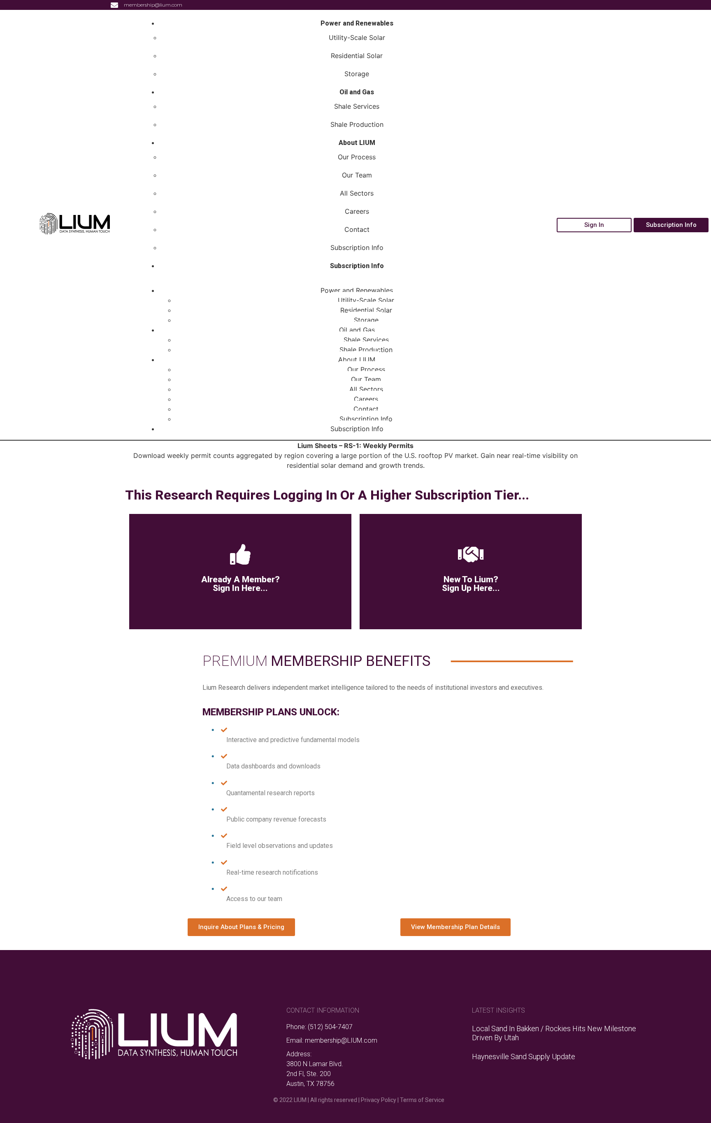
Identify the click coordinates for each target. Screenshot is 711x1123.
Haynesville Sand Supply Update (523, 1056)
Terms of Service (422, 1100)
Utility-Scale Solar (357, 37)
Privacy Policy (378, 1100)
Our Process (357, 157)
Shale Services (356, 106)
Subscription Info (356, 247)
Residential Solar (357, 55)
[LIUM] (74, 233)
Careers (357, 211)
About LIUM (357, 143)
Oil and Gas (356, 92)
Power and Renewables (357, 23)
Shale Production (356, 124)
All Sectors (357, 193)
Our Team (357, 175)
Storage (356, 74)
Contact (356, 229)
